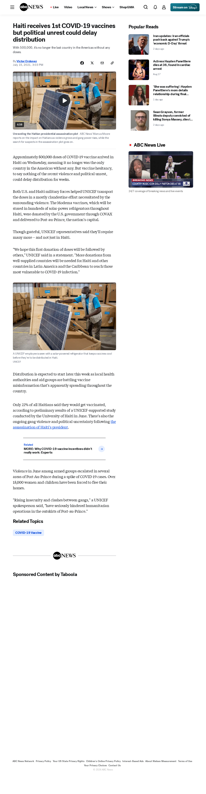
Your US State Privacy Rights (68, 761)
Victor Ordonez (26, 61)
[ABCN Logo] (31, 7)
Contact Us (114, 765)
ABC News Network (23, 761)
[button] (12, 7)
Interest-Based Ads (133, 761)
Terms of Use (185, 761)
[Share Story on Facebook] (82, 63)
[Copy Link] (112, 63)
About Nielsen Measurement (160, 761)
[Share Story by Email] (102, 63)
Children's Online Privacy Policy (103, 761)
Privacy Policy (43, 761)
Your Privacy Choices (95, 765)
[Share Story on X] (92, 63)
